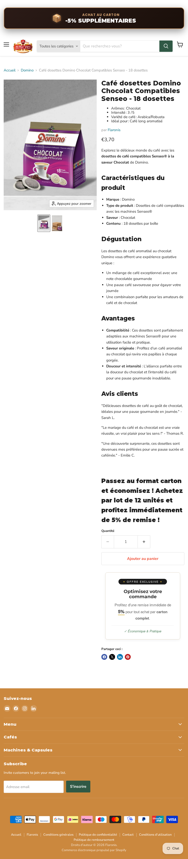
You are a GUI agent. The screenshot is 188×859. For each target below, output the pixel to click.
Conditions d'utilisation (155, 834)
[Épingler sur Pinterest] (128, 657)
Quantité (107, 531)
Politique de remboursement (94, 840)
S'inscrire (78, 786)
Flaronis (114, 129)
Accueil (9, 70)
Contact (128, 834)
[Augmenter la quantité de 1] (144, 541)
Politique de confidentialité (98, 834)
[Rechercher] (166, 46)
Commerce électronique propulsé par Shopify (94, 850)
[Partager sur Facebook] (104, 657)
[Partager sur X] (112, 657)
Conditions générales (58, 834)
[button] (44, 223)
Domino (27, 70)
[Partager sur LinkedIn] (120, 657)
